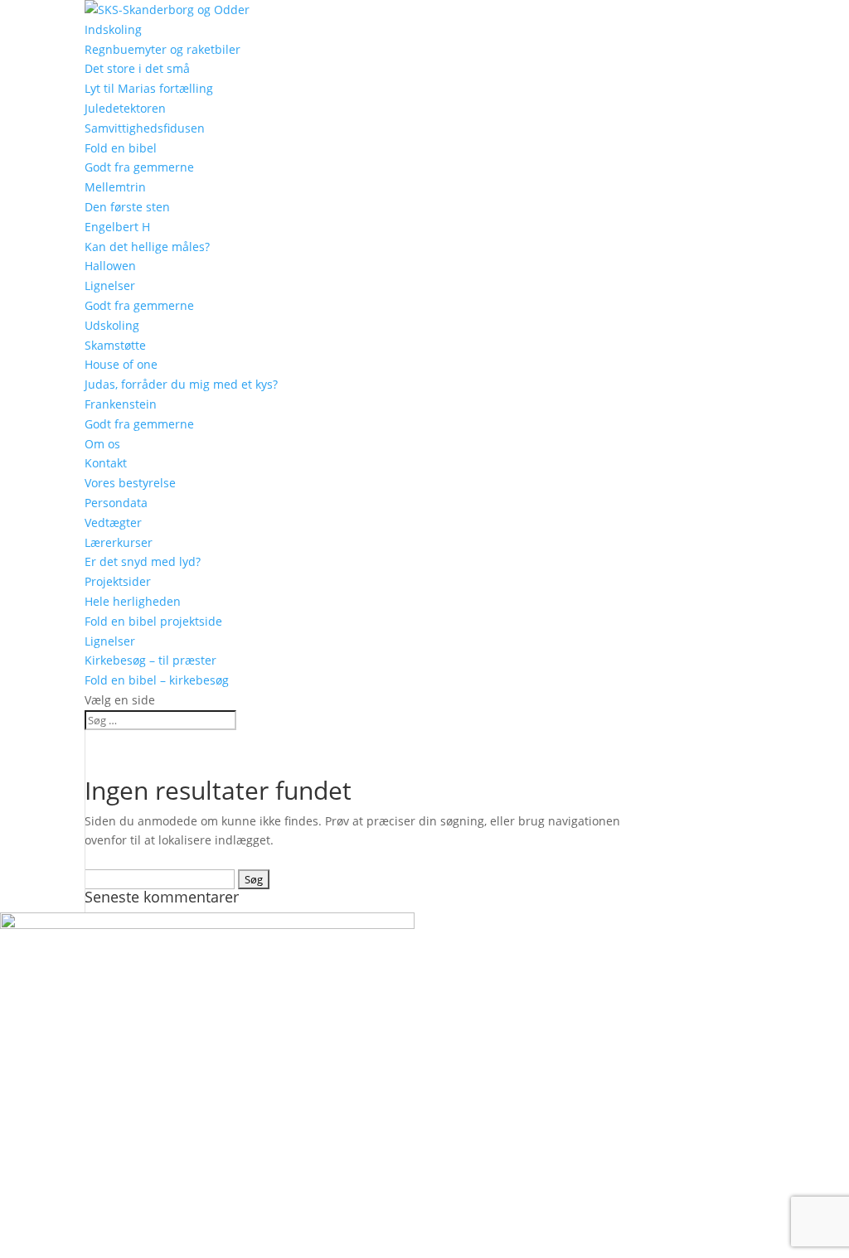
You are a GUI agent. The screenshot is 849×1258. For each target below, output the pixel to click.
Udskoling (112, 325)
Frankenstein (121, 404)
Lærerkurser (119, 542)
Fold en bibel (121, 148)
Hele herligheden (133, 601)
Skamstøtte (115, 345)
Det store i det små (137, 68)
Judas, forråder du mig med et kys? (181, 384)
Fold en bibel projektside (153, 621)
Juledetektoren (125, 108)
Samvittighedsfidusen (145, 128)
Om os (102, 444)
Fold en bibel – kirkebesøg (157, 680)
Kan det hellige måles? (147, 246)
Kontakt (106, 463)
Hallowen (110, 265)
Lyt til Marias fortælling (149, 88)
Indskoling (113, 29)
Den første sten (127, 207)
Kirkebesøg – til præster (150, 660)
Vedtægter (113, 522)
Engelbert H (117, 227)
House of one (121, 364)
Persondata (116, 502)
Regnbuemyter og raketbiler (162, 49)
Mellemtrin (115, 187)
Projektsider (118, 581)
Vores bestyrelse (130, 483)
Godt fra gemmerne (139, 167)
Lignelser (110, 285)
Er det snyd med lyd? (143, 561)
